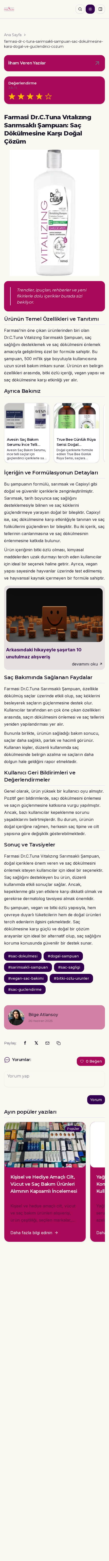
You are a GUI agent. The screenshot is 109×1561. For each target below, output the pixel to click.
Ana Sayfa (13, 35)
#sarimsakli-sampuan (28, 967)
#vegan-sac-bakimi (26, 978)
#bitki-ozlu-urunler (71, 978)
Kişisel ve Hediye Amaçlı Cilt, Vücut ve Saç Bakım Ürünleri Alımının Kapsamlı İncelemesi (43, 1184)
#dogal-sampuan (63, 956)
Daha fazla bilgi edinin (31, 1232)
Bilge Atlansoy (43, 1014)
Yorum (96, 1099)
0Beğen (94, 1061)
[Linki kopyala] (58, 1043)
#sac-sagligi (69, 967)
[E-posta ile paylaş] (47, 1043)
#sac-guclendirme (25, 989)
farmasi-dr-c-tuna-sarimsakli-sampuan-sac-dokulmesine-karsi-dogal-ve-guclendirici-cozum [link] (53, 44)
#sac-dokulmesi (23, 956)
